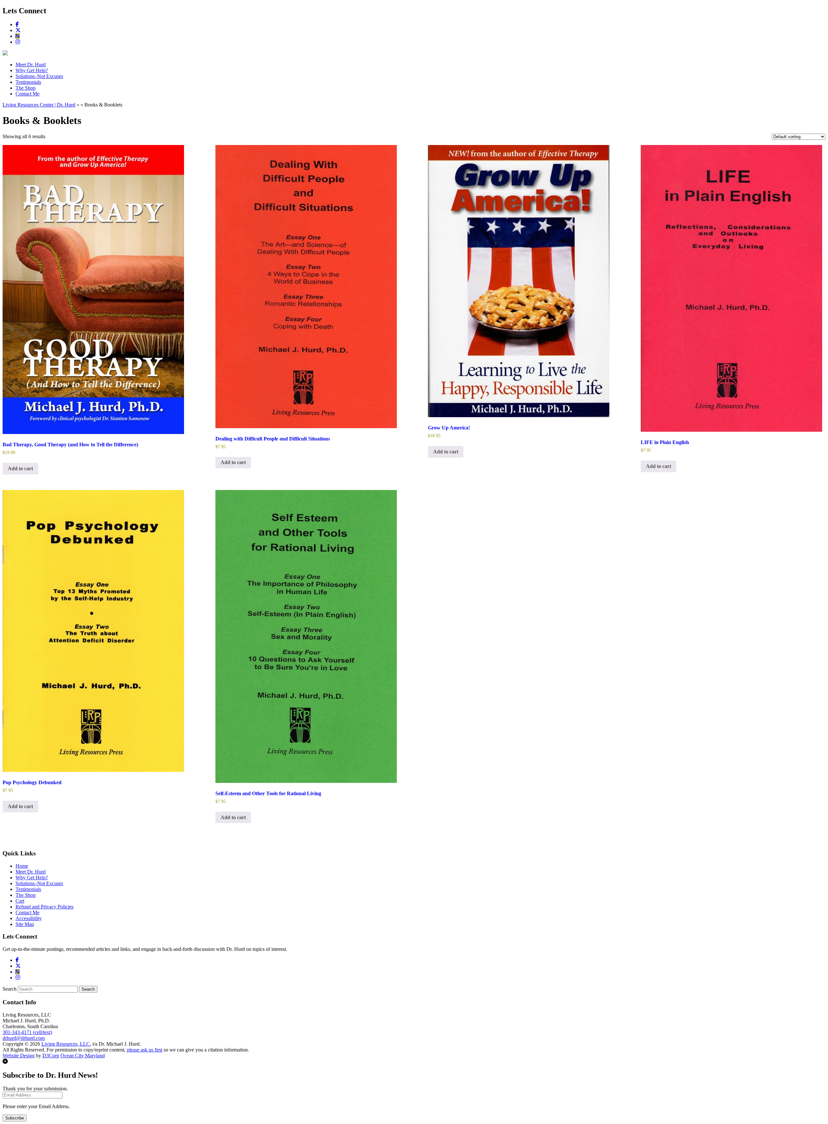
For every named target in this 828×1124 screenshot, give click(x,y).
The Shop (26, 88)
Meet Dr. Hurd (31, 64)
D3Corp (50, 1055)
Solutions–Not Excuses (39, 76)
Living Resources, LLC (65, 1044)
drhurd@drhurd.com (24, 1038)
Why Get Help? (32, 70)
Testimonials (28, 82)
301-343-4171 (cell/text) (27, 1032)
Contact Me (27, 93)
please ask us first (144, 1049)
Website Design (19, 1055)
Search (9, 989)
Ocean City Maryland (82, 1055)
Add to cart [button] (20, 468)
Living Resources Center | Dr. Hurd (39, 104)
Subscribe (14, 1118)
